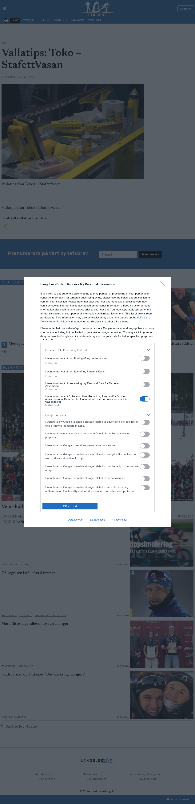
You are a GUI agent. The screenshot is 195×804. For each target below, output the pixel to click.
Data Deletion (76, 519)
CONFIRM (70, 506)
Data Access (97, 519)
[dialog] (97, 402)
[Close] (163, 284)
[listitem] (97, 350)
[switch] (145, 358)
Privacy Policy (119, 519)
